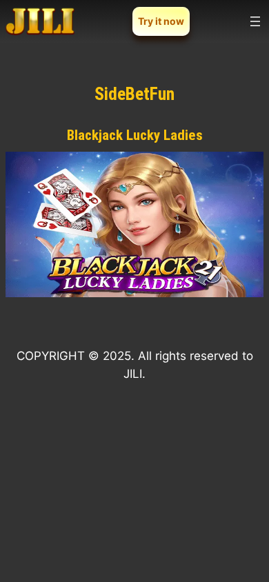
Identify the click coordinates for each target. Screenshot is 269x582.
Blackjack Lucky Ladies (135, 134)
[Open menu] (255, 21)
